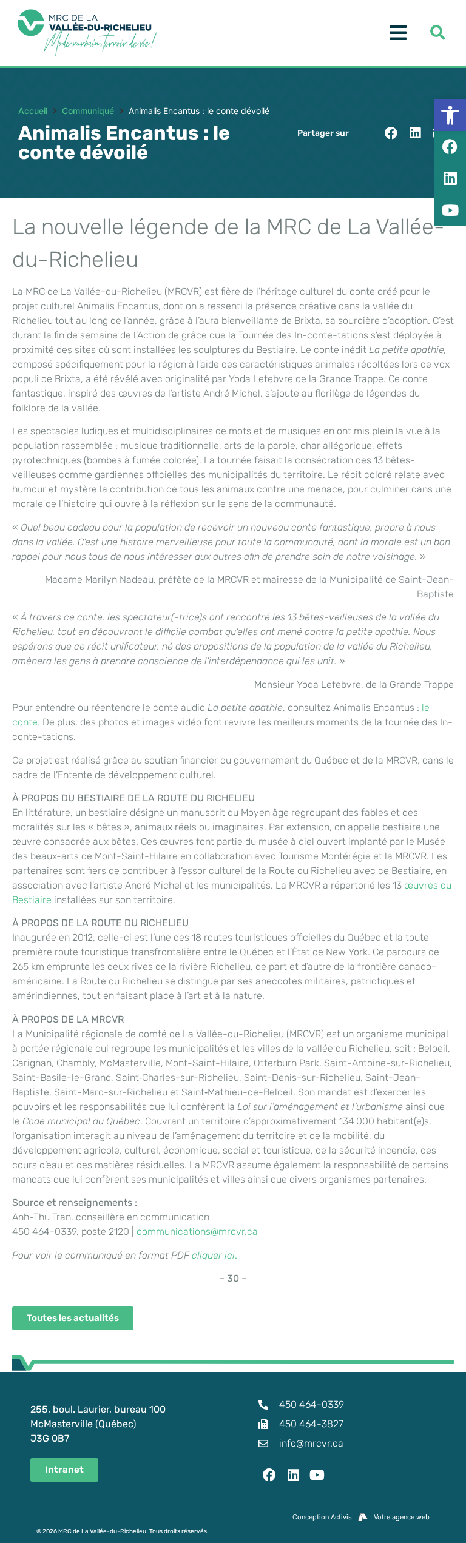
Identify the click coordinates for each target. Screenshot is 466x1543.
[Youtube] (317, 1475)
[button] (391, 133)
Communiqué (88, 111)
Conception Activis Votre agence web (361, 1517)
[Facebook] (269, 1475)
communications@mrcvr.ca (197, 1231)
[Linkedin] (294, 1475)
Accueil (32, 111)
